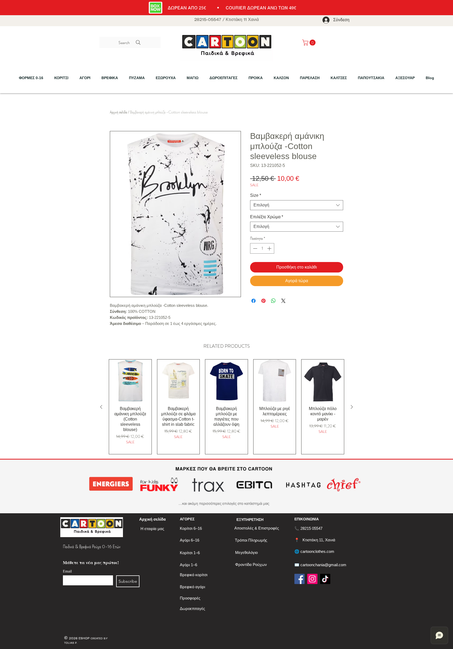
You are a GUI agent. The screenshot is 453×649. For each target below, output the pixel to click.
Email (67, 571)
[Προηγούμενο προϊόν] (101, 407)
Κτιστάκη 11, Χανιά (319, 540)
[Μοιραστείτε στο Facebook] (253, 301)
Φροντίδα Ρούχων (251, 564)
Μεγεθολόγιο (246, 552)
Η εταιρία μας (152, 528)
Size (255, 195)
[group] (226, 406)
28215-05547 (207, 20)
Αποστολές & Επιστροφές (256, 528)
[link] (309, 43)
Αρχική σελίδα (118, 112)
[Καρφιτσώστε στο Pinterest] (263, 301)
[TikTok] (325, 579)
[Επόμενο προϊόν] (352, 407)
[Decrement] (254, 248)
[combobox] (296, 205)
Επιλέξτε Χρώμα (266, 217)
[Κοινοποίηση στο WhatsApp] (273, 301)
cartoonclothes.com (317, 551)
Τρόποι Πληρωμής (251, 540)
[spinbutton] (262, 248)
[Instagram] (312, 579)
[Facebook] (299, 579)
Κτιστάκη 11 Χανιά (242, 20)
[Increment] (269, 248)
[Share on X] (283, 301)
